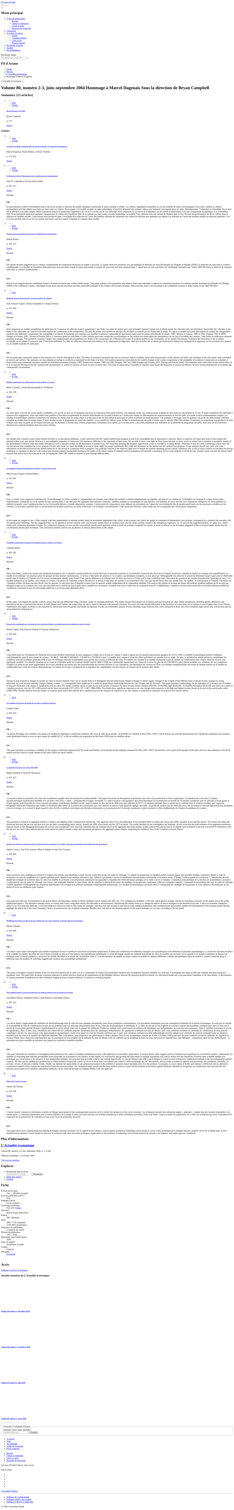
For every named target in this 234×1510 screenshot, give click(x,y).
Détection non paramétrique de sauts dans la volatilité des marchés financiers (31, 234)
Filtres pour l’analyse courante (16, 1081)
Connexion (11, 31)
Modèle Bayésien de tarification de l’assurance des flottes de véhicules (29, 298)
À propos (19, 33)
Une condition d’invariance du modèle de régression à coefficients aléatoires (31, 703)
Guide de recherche (14, 1446)
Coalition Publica (19, 38)
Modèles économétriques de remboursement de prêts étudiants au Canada (30, 382)
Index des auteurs (13, 1177)
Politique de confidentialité (17, 1497)
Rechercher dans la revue (17, 1171)
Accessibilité (11, 1444)
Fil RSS (9, 1179)
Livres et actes (18, 26)
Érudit (14, 36)
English (9, 48)
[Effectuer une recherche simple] (2, 5)
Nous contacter (12, 1448)
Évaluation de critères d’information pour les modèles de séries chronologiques (32, 176)
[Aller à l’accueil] (8, 2)
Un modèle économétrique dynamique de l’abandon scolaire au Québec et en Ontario (34, 542)
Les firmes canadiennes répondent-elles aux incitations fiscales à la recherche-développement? (36, 146)
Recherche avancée (14, 45)
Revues (15, 21)
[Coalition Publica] (9, 1491)
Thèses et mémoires (20, 23)
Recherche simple (8, 55)
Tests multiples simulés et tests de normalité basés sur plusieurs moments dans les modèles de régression (39, 992)
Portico (18, 1208)
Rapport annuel (18, 43)
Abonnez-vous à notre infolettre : (17, 1430)
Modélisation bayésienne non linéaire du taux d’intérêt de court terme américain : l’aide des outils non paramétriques (44, 921)
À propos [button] (10, 33)
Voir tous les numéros (10, 1160)
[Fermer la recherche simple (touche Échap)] (5, 5)
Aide (8, 1441)
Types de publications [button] (15, 18)
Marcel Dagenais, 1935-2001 (15, 111)
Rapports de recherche (21, 28)
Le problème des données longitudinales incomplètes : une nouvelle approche (31, 468)
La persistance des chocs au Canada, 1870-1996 (22, 767)
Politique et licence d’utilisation (14, 1270)
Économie (10, 1254)
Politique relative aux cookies (19, 1499)
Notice (9, 125)
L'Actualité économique (16, 74)
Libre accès (17, 40)
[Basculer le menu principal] (2, 7)
